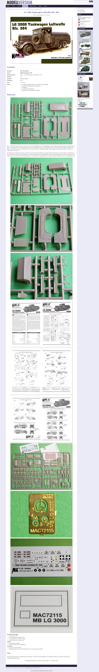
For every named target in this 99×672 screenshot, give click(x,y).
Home (8, 6)
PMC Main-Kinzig (81, 23)
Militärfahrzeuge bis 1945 (26, 72)
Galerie (19, 6)
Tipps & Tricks (33, 6)
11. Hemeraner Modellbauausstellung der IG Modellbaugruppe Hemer (84, 18)
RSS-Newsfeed (82, 10)
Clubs (45, 6)
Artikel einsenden (82, 11)
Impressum (48, 670)
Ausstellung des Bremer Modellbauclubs (84, 21)
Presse (40, 6)
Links (51, 670)
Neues (13, 6)
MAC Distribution (22, 9)
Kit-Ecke (25, 6)
